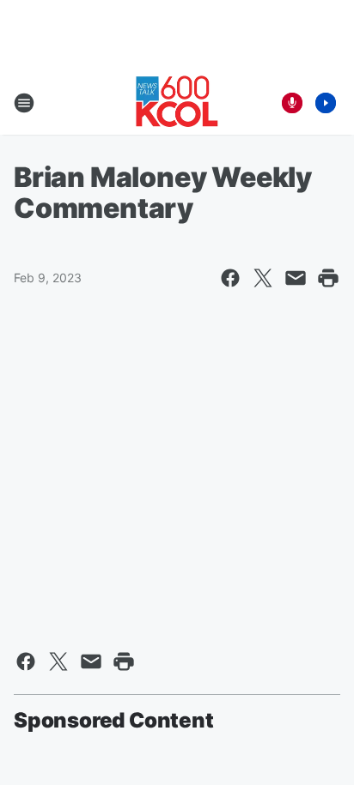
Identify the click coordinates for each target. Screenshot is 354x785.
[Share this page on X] (263, 278)
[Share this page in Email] (296, 278)
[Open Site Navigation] (24, 103)
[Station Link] (177, 102)
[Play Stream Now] (325, 103)
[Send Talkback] (292, 103)
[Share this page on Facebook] (230, 278)
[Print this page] (328, 278)
